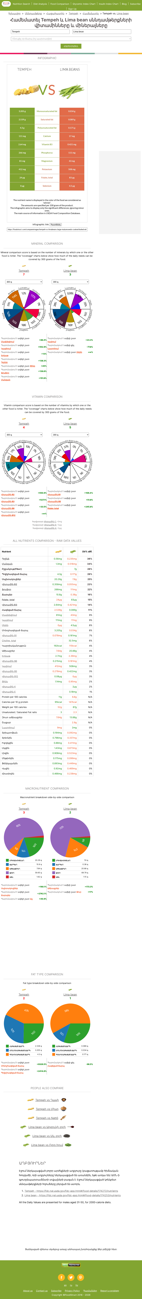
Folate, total (8, 599)
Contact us (42, 1290)
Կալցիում (7, 620)
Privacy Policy (72, 1290)
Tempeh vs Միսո (47, 1109)
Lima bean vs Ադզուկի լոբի (47, 1127)
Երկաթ (6, 656)
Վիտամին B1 (9, 635)
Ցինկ (5, 681)
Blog (124, 3)
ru (71, 1285)
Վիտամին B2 (9, 584)
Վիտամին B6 (9, 661)
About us (28, 1290)
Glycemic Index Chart (84, 3)
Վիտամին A (50, 528)
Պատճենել (56, 225)
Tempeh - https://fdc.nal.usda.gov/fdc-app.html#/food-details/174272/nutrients (71, 1190)
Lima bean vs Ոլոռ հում (47, 1145)
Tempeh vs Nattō (47, 1118)
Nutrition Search (21, 3)
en (65, 1285)
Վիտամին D (50, 525)
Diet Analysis (40, 3)
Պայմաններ (90, 1290)
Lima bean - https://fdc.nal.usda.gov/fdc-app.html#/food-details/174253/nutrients (73, 1195)
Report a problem (109, 1290)
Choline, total (9, 640)
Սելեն (5, 625)
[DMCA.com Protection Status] (71, 1266)
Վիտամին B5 (9, 671)
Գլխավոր (14, 13)
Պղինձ (5, 558)
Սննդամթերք (33, 13)
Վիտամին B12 (10, 676)
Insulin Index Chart (108, 3)
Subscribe (135, 3)
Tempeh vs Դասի (47, 1100)
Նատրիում (8, 727)
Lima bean (123, 13)
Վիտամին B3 (9, 604)
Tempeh (73, 13)
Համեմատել (91, 13)
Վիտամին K (9, 686)
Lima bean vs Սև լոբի (47, 1136)
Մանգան (7, 563)
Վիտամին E (9, 691)
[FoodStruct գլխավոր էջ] (7, 5)
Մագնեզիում (9, 615)
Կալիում (7, 666)
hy (77, 1285)
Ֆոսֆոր (6, 589)
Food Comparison (59, 3)
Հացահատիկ (55, 13)
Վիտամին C (50, 521)
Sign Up (72, 8)
